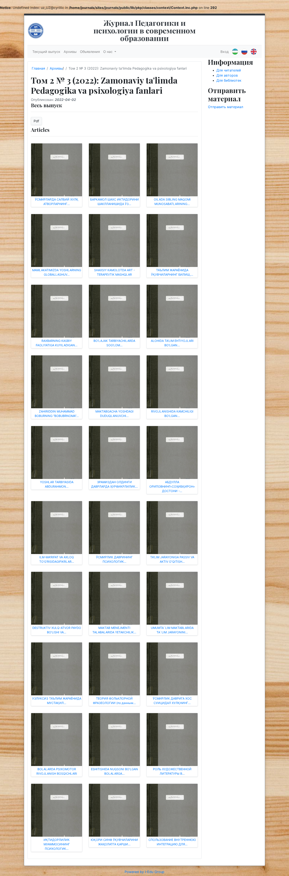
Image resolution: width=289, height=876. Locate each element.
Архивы (70, 52)
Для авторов (227, 75)
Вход (224, 52)
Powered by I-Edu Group (144, 872)
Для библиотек (228, 80)
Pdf (36, 121)
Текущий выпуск (46, 52)
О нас (108, 52)
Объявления (90, 52)
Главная (38, 68)
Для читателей (228, 70)
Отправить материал (225, 107)
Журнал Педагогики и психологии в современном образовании (145, 30)
